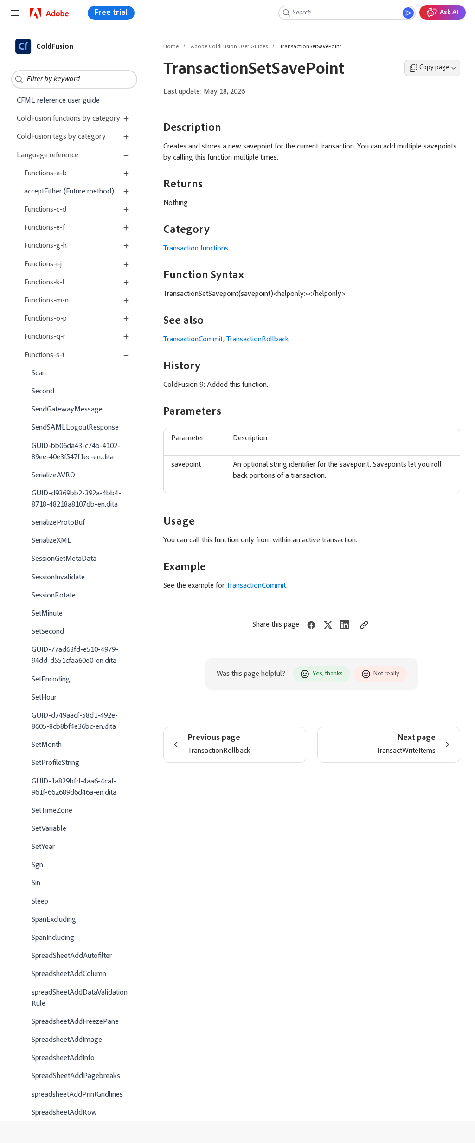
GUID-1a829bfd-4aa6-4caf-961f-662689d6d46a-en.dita (74, 787)
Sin (36, 883)
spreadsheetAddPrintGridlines (77, 1094)
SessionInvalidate (58, 577)
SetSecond (48, 632)
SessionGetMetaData (64, 559)
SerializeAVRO (53, 475)
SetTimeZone (52, 811)
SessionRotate (54, 595)
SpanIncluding (53, 938)
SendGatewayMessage (67, 409)
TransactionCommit (193, 339)
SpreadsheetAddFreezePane (75, 1022)
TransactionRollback (257, 339)
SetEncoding (51, 679)
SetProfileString (55, 763)
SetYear (43, 847)
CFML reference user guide (58, 100)
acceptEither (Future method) (69, 191)
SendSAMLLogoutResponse (75, 427)
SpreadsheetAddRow (64, 1113)
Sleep (40, 901)
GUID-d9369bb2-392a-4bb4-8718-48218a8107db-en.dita (76, 499)
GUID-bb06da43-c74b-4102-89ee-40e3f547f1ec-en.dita (76, 452)
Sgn (37, 865)
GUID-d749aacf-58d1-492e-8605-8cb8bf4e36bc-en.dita (75, 721)
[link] (49, 13)
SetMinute (47, 613)
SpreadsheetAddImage (67, 1040)
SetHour (44, 697)
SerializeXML (51, 541)
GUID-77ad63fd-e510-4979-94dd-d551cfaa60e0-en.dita (75, 655)
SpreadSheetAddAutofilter (72, 956)
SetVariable (49, 829)
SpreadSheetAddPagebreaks (76, 1076)
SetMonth (47, 745)
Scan (39, 373)
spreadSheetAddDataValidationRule (80, 998)
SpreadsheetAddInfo (63, 1058)
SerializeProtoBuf (58, 523)
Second (43, 391)
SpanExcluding (54, 920)
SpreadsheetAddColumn (69, 974)
